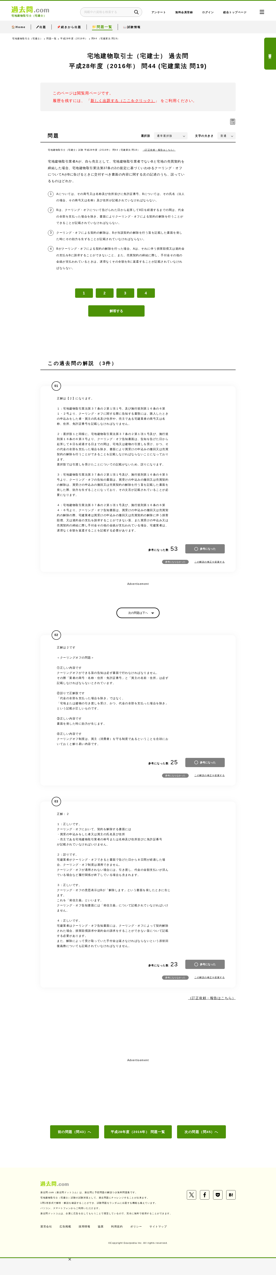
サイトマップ (158, 1226)
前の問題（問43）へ (74, 1132)
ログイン (208, 12)
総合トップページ (235, 12)
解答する (116, 311)
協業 (101, 1226)
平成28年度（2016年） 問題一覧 (138, 1132)
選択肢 (145, 135)
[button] (70, 1259)
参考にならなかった (175, 562)
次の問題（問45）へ (201, 1132)
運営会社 (46, 1226)
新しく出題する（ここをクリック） (122, 101)
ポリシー (136, 1226)
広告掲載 (65, 1226)
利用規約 (117, 1226)
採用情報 (84, 1226)
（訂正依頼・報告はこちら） (159, 150)
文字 (204, 135)
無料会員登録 (184, 12)
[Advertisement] (138, 1091)
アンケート (159, 12)
